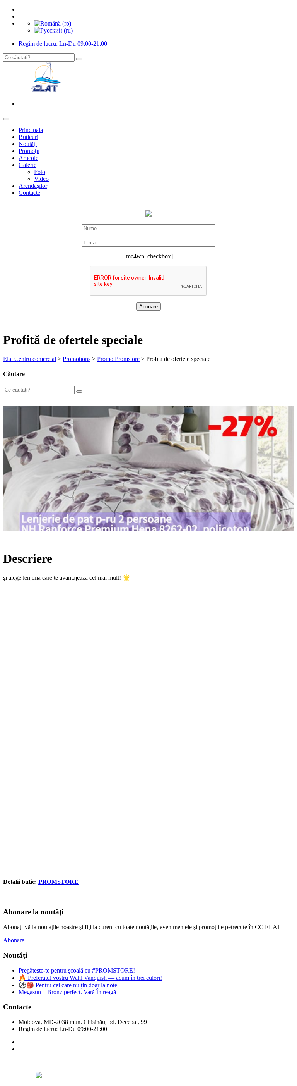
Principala (31, 130)
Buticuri (28, 137)
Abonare (13, 940)
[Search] (79, 59)
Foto (39, 171)
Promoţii (29, 151)
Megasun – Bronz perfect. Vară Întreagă (67, 992)
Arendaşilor (33, 185)
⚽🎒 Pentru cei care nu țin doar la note (68, 985)
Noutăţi (28, 144)
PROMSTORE (58, 881)
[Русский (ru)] (53, 30)
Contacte (29, 192)
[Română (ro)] (52, 23)
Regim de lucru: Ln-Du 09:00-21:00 (63, 43)
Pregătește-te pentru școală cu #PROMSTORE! (77, 970)
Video (41, 178)
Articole (28, 158)
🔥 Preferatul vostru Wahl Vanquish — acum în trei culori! (90, 977)
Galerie (27, 165)
